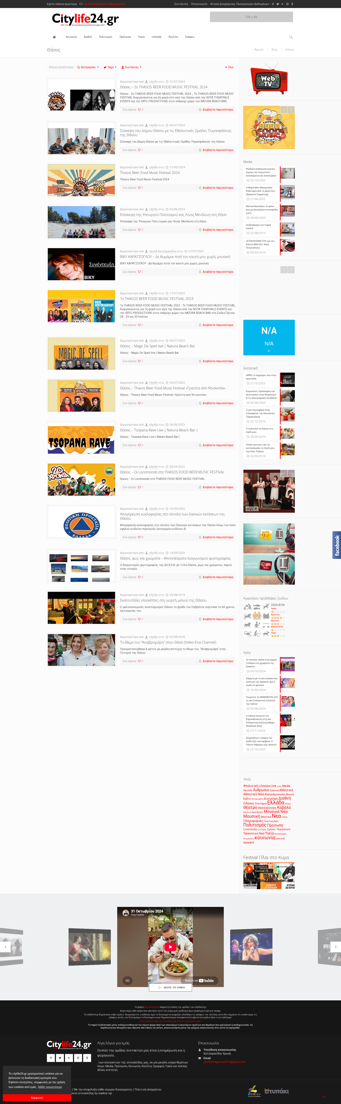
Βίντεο (290, 794)
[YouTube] (283, 4)
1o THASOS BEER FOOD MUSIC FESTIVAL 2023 (156, 298)
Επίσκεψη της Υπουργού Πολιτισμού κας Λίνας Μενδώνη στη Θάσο (173, 214)
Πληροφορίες (253, 821)
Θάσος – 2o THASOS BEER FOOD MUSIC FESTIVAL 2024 (163, 87)
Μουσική (251, 816)
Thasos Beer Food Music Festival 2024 (150, 172)
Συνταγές (262, 829)
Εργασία (275, 621)
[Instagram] (287, 4)
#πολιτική (250, 786)
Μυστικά (266, 816)
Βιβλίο (247, 798)
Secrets (247, 790)
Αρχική (259, 49)
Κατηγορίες (88, 67)
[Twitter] (278, 4)
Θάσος (288, 803)
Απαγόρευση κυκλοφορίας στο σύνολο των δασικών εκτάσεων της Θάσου (172, 516)
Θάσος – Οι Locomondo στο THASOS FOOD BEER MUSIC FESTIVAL (172, 472)
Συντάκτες (181, 4)
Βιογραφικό (257, 799)
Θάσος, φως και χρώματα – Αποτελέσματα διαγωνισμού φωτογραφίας (175, 558)
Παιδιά (284, 817)
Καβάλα (284, 807)
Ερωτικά (275, 615)
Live (273, 786)
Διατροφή (271, 798)
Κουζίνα (247, 812)
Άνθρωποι (261, 790)
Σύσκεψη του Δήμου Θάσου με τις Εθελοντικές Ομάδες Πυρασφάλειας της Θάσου (176, 132)
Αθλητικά (286, 790)
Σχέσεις (271, 829)
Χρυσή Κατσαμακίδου (163, 251)
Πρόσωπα (275, 825)
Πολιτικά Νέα (271, 821)
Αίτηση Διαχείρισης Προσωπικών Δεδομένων (239, 4)
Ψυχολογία (248, 838)
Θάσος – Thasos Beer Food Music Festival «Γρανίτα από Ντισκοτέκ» (172, 388)
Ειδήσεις (249, 803)
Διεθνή (284, 798)
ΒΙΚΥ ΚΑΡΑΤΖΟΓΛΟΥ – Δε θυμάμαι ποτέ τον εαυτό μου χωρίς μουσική (175, 256)
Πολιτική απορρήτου (148, 1089)
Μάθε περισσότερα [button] (50, 1087)
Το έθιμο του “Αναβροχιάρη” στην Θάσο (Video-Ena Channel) (168, 642)
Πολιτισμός (254, 825)
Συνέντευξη (250, 829)
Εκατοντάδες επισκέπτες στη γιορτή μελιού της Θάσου (163, 600)
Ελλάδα (275, 803)
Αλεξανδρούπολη (275, 794)
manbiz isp (105, 1093)
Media (286, 786)
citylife (153, 81)
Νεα (276, 816)
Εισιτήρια (261, 803)
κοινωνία (265, 838)
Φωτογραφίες (280, 834)
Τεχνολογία (283, 829)
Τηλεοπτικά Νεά (253, 833)
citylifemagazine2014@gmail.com (104, 4)
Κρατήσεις (257, 812)
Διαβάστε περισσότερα (218, 109)
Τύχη (273, 633)
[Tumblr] (292, 4)
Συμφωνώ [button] (37, 1097)
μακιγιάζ (280, 838)
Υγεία (273, 608)
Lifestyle (264, 786)
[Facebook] (273, 4)
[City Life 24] (85, 20)
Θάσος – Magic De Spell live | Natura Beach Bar (157, 346)
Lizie (279, 786)
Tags (111, 67)
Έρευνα (274, 790)
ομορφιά (248, 842)
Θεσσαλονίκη (267, 808)
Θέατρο (250, 807)
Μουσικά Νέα (276, 811)
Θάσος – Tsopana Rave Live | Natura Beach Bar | (159, 430)
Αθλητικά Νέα (253, 794)
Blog (274, 49)
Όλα (230, 67)
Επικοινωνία (199, 4)
